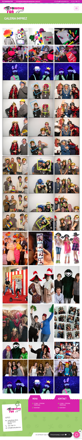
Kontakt (37, 407)
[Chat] (76, 434)
